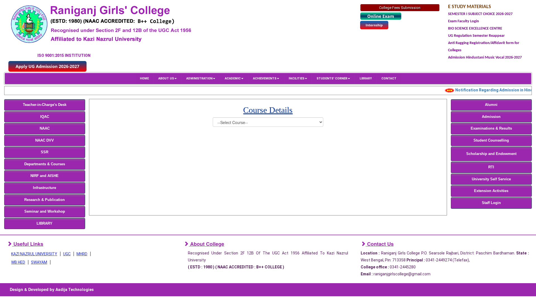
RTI (491, 167)
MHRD (81, 254)
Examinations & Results (491, 128)
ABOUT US (166, 78)
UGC (67, 254)
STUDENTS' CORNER (332, 78)
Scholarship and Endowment (491, 154)
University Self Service (491, 179)
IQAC (44, 117)
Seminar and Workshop (44, 211)
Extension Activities (491, 191)
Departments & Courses (44, 164)
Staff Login (491, 203)
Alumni (491, 105)
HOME (144, 78)
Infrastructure (44, 188)
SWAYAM (39, 262)
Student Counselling (491, 140)
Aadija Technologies (75, 289)
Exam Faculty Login (463, 21)
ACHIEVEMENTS (264, 78)
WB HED (18, 262)
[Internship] (374, 25)
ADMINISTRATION (199, 78)
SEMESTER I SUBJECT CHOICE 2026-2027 (480, 14)
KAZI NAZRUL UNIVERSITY (34, 254)
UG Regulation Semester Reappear (476, 36)
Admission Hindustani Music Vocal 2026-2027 (485, 57)
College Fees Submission (399, 8)
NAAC (45, 128)
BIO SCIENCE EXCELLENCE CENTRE (475, 28)
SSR (44, 152)
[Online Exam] (380, 16)
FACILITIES (296, 78)
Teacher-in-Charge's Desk (44, 105)
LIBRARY (366, 78)
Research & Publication (44, 200)
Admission (491, 117)
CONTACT (388, 78)
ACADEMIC (233, 78)
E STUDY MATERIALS (469, 6)
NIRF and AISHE (44, 176)
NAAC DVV (44, 140)
